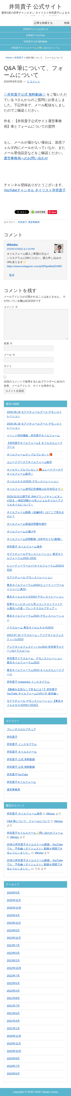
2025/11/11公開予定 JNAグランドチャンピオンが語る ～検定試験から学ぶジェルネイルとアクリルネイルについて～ (35, 500)
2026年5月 (13, 892)
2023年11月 (14, 937)
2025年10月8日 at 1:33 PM (20, 249)
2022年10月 (14, 968)
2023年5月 (13, 952)
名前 (8, 343)
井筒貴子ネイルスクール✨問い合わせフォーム (35, 832)
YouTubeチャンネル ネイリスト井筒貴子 (35, 190)
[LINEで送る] (38, 212)
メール (9, 354)
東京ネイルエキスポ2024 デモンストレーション (35, 596)
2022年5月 (13, 983)
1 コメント (33, 81)
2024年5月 (13, 930)
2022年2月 (13, 990)
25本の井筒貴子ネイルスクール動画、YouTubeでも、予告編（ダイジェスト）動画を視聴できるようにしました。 (35, 848)
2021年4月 (13, 1020)
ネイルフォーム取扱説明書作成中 (27, 523)
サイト (8, 366)
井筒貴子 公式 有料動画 (21, 759)
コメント (11, 306)
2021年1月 (13, 1028)
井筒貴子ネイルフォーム (21, 781)
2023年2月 (13, 960)
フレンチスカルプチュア (21, 729)
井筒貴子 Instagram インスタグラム (28, 681)
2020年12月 (14, 1035)
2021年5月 (13, 1013)
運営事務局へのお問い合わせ (26, 158)
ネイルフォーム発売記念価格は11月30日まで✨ (35, 488)
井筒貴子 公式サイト (35, 6)
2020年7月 (13, 1065)
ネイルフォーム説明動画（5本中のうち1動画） (35, 539)
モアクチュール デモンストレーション (30, 577)
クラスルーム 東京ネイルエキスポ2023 (30, 627)
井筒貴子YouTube (17, 774)
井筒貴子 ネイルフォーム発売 (24, 546)
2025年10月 (14, 907)
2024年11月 (14, 922)
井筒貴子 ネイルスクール (22, 751)
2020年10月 (14, 1051)
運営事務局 (34, 222)
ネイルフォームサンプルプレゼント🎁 (29, 454)
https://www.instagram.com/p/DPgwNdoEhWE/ (34, 266)
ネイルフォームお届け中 (21, 531)
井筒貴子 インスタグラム (22, 744)
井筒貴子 (22, 222)
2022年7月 (13, 975)
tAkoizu (12, 244)
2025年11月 (14, 900)
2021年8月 (13, 998)
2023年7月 (13, 945)
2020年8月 (13, 1058)
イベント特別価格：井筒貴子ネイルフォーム (33, 435)
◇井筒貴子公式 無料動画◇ (25, 94)
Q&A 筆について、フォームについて (28, 821)
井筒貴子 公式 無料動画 (21, 766)
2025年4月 (13, 915)
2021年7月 (13, 1005)
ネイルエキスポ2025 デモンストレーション (33, 481)
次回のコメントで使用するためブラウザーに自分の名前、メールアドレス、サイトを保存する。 (34, 383)
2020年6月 (13, 1073)
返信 (11, 275)
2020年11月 (14, 1043)
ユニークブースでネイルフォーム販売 (29, 462)
